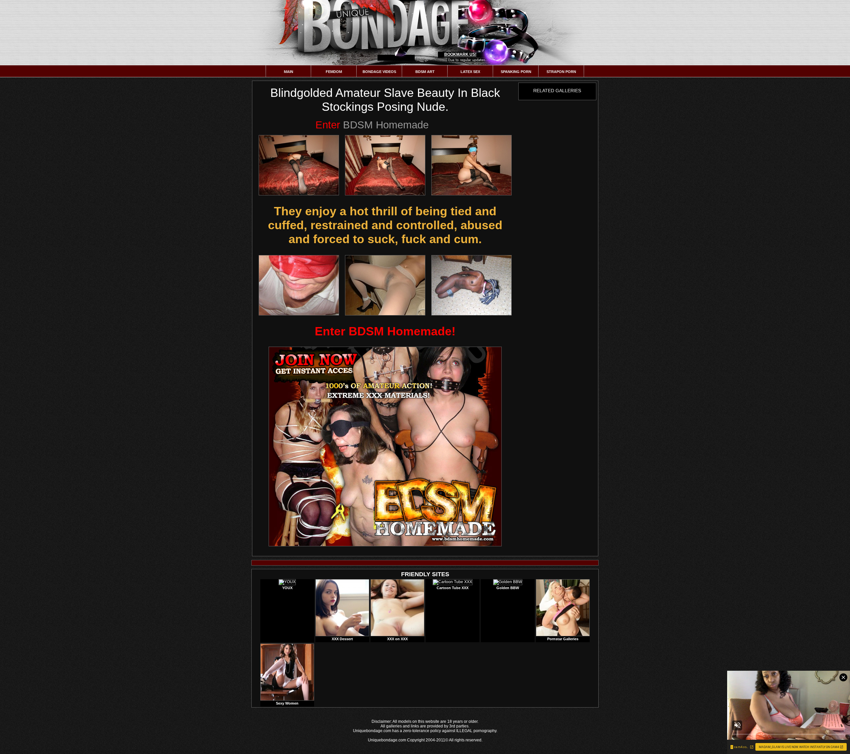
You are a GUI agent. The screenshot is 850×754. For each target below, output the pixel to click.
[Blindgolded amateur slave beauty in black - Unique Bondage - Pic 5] (385, 285)
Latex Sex (470, 72)
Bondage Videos (379, 72)
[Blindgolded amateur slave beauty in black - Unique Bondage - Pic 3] (471, 165)
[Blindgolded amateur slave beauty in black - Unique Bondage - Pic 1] (299, 165)
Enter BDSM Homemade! (385, 331)
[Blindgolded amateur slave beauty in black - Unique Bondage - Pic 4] (299, 285)
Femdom (334, 72)
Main (288, 72)
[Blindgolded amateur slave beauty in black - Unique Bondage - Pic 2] (385, 165)
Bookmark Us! (460, 54)
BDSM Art (425, 72)
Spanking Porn (516, 72)
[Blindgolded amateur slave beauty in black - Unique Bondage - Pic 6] (471, 285)
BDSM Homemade (372, 125)
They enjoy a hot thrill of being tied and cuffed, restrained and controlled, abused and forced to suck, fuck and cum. (385, 225)
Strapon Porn (561, 72)
